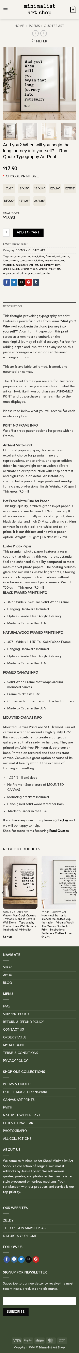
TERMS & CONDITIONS (20, 1053)
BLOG (7, 983)
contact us (60, 820)
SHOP (7, 967)
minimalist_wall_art (27, 265)
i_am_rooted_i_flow (31, 260)
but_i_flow (38, 256)
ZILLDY (8, 1220)
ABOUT (8, 975)
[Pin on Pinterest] (28, 282)
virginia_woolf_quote (37, 273)
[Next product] (35, 33)
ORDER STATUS (15, 1037)
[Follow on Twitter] (21, 1259)
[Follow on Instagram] (14, 1259)
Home (19, 26)
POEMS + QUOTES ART (46, 26)
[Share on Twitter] (14, 282)
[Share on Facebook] (6, 282)
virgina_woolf (11, 269)
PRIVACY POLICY (15, 1061)
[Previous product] (43, 33)
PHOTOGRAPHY (15, 1131)
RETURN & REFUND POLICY (23, 1022)
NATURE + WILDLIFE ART (22, 1115)
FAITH (7, 1107)
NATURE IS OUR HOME (20, 1236)
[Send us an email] (28, 1259)
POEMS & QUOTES (17, 1084)
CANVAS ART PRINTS (19, 1100)
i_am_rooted (10, 260)
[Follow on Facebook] (6, 1259)
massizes (8, 265)
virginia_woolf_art (49, 269)
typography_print (50, 265)
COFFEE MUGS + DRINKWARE (25, 1092)
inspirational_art (54, 260)
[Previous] (9, 83)
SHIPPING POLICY (16, 1014)
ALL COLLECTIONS (17, 1139)
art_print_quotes (20, 256)
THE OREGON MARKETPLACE (25, 1228)
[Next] (69, 83)
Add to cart (28, 232)
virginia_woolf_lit (13, 273)
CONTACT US (13, 1029)
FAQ (6, 1006)
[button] (5, 9)
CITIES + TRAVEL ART (19, 1123)
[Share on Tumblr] (36, 282)
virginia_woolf (29, 269)
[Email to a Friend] (21, 282)
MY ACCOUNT (14, 1045)
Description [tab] (12, 306)
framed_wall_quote (57, 256)
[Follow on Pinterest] (36, 1259)
